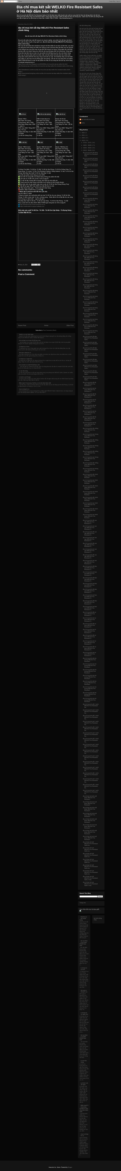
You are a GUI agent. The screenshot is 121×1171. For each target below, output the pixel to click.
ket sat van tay (93, 52)
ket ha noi (96, 90)
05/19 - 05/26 (87, 150)
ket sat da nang (96, 36)
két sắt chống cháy (85, 25)
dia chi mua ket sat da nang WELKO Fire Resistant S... (89, 389)
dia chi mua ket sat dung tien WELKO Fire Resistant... (90, 251)
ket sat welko (92, 81)
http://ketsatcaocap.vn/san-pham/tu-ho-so (32, 204)
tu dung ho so (94, 87)
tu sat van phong (95, 94)
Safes (83, 123)
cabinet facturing (90, 63)
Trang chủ (83, 902)
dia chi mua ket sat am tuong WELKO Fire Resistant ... (89, 665)
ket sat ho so (89, 85)
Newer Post (22, 325)
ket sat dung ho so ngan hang (88, 43)
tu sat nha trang (23, 371)
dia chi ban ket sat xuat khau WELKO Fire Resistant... (90, 803)
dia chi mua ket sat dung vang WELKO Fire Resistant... (90, 206)
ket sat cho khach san (93, 49)
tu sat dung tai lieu (89, 99)
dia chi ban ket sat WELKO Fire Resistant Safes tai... (90, 849)
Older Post (70, 325)
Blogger (70, 1167)
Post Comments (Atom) (49, 330)
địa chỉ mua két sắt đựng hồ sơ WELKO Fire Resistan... (90, 292)
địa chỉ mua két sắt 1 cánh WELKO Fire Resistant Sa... (91, 751)
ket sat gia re (83, 81)
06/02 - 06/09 (87, 145)
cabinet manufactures (86, 64)
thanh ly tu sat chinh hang (26, 334)
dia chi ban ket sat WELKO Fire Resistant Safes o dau (90, 883)
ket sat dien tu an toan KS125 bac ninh (29, 340)
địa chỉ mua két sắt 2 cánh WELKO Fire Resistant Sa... (91, 705)
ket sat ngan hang (96, 42)
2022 (83, 132)
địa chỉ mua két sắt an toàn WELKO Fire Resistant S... (89, 613)
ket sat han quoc (89, 84)
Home (46, 325)
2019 (83, 140)
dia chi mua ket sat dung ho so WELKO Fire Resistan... (90, 297)
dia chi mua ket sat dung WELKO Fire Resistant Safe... (90, 160)
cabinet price (89, 66)
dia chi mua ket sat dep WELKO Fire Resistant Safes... (90, 343)
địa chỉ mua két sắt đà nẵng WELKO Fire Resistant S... (89, 384)
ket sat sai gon (91, 78)
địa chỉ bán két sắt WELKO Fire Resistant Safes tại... (90, 843)
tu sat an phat (98, 40)
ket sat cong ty (87, 79)
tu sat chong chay (90, 39)
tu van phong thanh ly (91, 107)
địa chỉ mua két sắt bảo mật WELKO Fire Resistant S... (90, 567)
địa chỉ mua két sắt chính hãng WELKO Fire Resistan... (90, 476)
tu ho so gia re (95, 58)
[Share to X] (36, 265)
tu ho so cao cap (90, 46)
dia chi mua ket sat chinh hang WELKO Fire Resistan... (90, 481)
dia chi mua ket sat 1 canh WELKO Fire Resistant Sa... (91, 757)
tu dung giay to (88, 57)
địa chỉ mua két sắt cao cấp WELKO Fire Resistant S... (90, 522)
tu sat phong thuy (85, 42)
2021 (83, 135)
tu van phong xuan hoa (91, 105)
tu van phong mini (89, 103)
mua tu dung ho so (24, 389)
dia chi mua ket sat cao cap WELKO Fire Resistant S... (90, 527)
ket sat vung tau (87, 31)
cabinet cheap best (85, 67)
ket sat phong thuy (85, 37)
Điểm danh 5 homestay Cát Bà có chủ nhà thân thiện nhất (35, 383)
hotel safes (88, 48)
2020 (83, 138)
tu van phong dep (94, 106)
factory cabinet (96, 67)
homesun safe (87, 36)
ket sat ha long (93, 28)
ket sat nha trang (89, 30)
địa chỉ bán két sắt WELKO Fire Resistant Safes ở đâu (90, 878)
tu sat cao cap (89, 34)
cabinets (90, 61)
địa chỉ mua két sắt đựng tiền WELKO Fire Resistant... (90, 246)
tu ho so (82, 97)
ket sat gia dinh (93, 93)
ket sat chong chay (94, 51)
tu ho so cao (98, 96)
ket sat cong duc (93, 76)
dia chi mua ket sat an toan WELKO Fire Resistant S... (89, 619)
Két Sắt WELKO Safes (88, 119)
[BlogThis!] (34, 265)
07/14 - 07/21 (87, 142)
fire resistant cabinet (86, 69)
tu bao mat (94, 37)
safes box (95, 48)
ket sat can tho (84, 28)
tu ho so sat (85, 87)
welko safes (92, 33)
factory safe (83, 60)
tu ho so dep (91, 60)
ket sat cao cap (84, 33)
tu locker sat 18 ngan (25, 377)
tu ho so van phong (90, 88)
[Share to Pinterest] (39, 265)
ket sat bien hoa (97, 31)
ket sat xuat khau (94, 74)
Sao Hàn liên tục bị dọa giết (89, 909)
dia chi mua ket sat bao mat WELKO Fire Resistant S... (90, 573)
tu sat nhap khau (88, 40)
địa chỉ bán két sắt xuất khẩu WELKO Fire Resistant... (90, 797)
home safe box (91, 55)
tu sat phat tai (94, 45)
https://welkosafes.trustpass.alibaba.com (32, 206)
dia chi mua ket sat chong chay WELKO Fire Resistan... (90, 435)
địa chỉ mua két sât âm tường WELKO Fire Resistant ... (89, 659)
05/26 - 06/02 (87, 148)
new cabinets (97, 66)
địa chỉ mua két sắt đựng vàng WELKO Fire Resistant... (90, 200)
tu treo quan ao (87, 100)
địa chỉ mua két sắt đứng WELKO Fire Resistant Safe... (90, 154)
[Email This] (32, 265)
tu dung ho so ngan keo (25, 358)
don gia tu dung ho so (25, 352)
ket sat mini (83, 73)
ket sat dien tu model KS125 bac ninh (29, 365)
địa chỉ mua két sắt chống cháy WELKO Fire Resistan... (90, 430)
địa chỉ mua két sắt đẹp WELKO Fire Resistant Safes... (90, 338)
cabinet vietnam (90, 70)
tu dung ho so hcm (24, 346)
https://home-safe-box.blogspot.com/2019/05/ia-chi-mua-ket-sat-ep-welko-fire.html (42, 64)
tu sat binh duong (89, 102)
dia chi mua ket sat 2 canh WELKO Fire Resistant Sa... (91, 711)
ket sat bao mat (97, 79)
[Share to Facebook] (38, 265)
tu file (96, 84)
